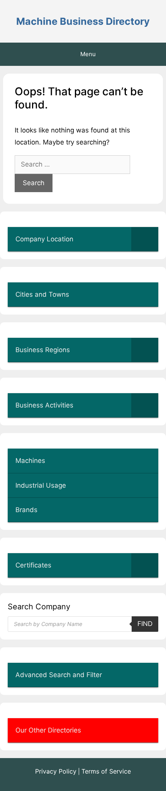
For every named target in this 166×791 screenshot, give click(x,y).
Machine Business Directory (83, 21)
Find (144, 624)
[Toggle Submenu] (144, 239)
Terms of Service (106, 771)
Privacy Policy (55, 771)
